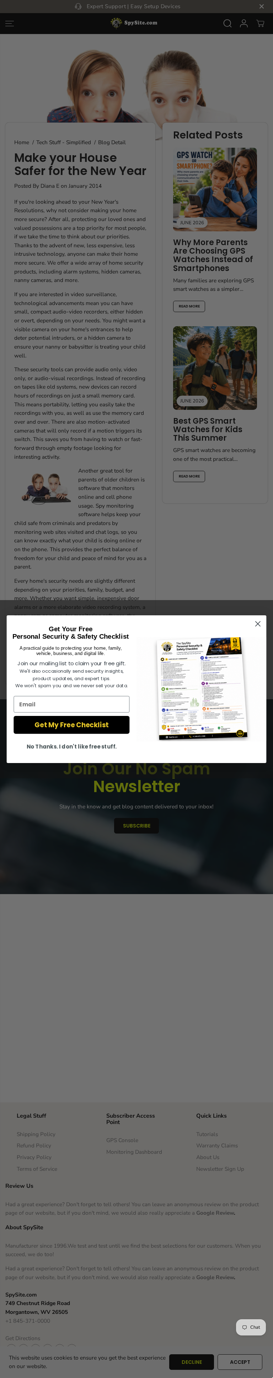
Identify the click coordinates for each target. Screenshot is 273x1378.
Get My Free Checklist (71, 724)
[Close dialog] (258, 623)
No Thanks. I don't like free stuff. (72, 746)
